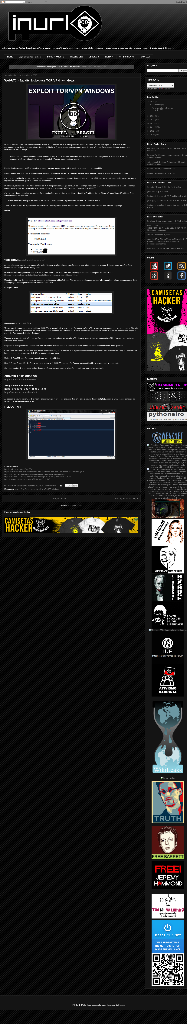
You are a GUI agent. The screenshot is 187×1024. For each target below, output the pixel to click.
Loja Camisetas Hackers (30, 57)
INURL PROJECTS (55, 57)
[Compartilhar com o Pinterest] (76, 485)
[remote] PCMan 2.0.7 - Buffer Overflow (164, 187)
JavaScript (25, 489)
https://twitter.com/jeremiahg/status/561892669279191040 (27, 479)
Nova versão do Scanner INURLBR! (162, 109)
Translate (167, 89)
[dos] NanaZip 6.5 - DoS (157, 191)
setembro (157, 105)
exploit (17, 489)
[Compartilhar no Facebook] (73, 485)
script (33, 489)
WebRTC (47, 489)
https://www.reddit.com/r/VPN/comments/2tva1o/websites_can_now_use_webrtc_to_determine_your (44, 472)
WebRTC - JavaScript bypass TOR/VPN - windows (39, 80)
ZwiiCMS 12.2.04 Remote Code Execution (165, 248)
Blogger (121, 1005)
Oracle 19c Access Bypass (158, 235)
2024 (152, 101)
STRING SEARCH (127, 57)
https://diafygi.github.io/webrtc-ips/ (30, 260)
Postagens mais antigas (126, 498)
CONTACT (145, 57)
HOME (10, 57)
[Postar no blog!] (68, 485)
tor (37, 489)
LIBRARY (109, 57)
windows (55, 489)
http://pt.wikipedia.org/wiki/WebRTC (18, 469)
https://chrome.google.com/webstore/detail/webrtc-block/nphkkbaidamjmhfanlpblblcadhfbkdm (41, 275)
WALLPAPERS (76, 57)
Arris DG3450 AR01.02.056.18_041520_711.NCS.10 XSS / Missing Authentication (166, 227)
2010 (152, 134)
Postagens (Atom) (75, 506)
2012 (152, 127)
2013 (152, 123)
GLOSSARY (94, 57)
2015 (152, 116)
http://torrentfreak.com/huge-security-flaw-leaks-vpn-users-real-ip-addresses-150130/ (37, 477)
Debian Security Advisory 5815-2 (161, 173)
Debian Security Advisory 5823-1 (161, 169)
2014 (152, 120)
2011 (152, 131)
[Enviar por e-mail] (66, 485)
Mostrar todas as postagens (93, 67)
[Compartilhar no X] (71, 485)
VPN (41, 489)
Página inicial (59, 498)
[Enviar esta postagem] (61, 485)
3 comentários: (51, 485)
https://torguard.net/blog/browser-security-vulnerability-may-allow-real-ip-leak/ (34, 474)
